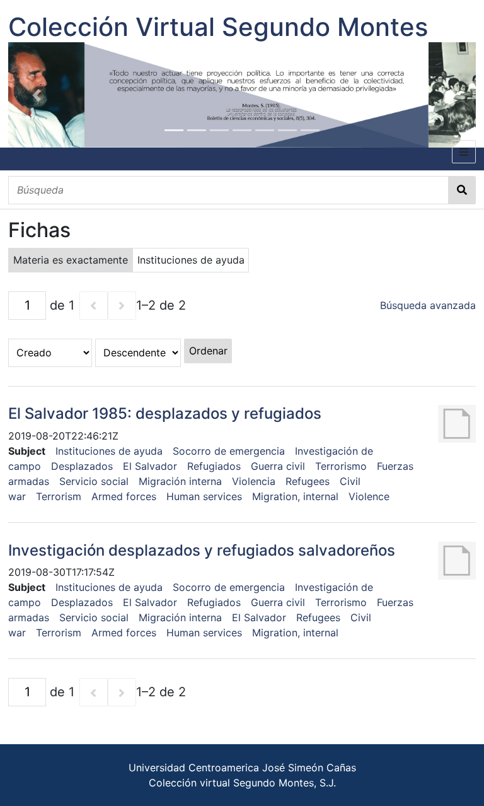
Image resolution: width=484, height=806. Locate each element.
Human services (204, 496)
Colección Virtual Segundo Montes (218, 26)
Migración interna (180, 481)
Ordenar (208, 350)
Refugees (307, 481)
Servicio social (94, 481)
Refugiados (214, 466)
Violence (369, 496)
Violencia (253, 481)
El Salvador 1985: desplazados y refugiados (164, 413)
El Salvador (150, 466)
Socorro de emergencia (229, 451)
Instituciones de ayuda (109, 451)
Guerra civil (278, 466)
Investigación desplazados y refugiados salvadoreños (201, 550)
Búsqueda (462, 190)
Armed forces (123, 496)
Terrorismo (341, 466)
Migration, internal (295, 496)
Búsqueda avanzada (428, 305)
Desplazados (82, 466)
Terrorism (58, 496)
